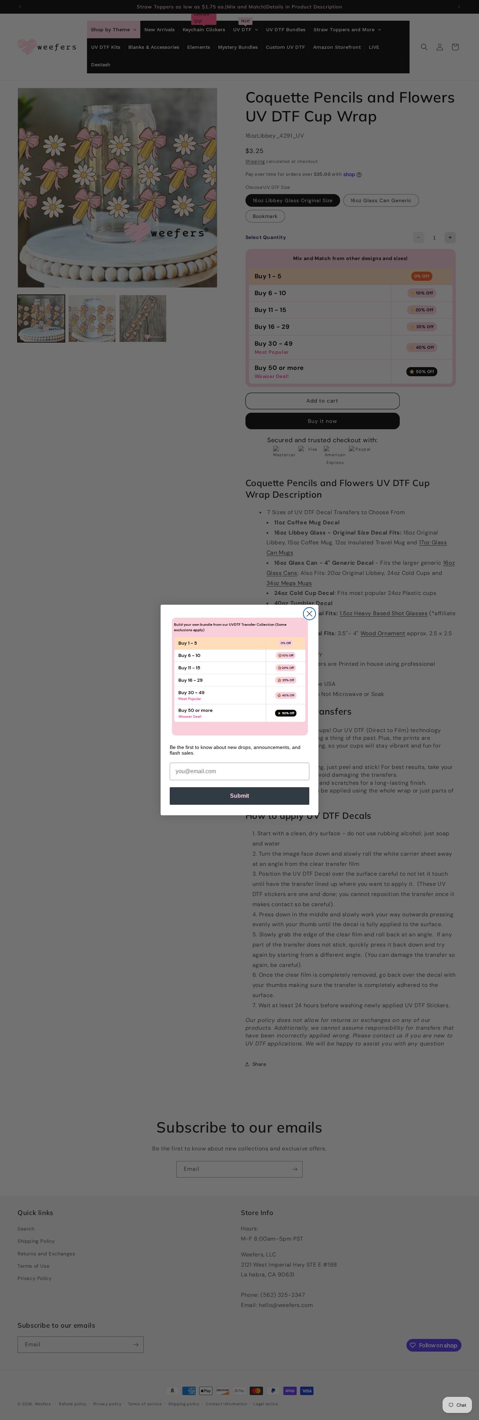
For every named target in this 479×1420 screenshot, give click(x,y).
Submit (239, 796)
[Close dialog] (309, 614)
